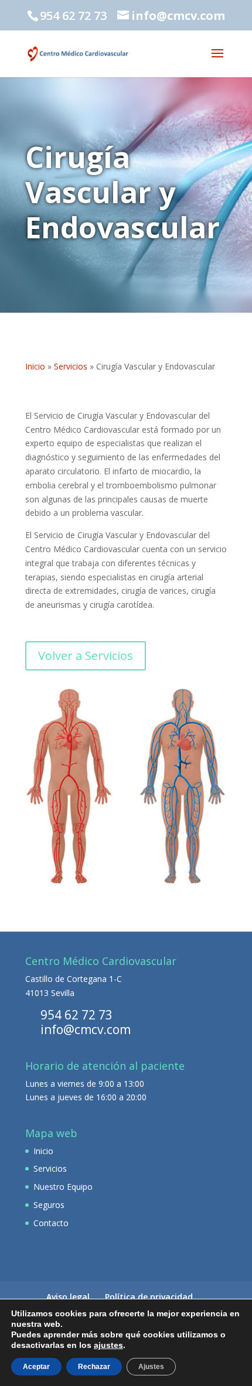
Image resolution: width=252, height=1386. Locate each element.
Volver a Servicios (85, 655)
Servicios (70, 366)
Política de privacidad (149, 1296)
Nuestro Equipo (63, 1186)
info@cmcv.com (85, 1029)
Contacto (51, 1222)
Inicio (35, 366)
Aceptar (36, 1367)
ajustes (108, 1345)
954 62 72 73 (76, 1015)
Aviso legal (68, 1296)
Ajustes (151, 1367)
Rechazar (94, 1367)
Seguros (48, 1204)
